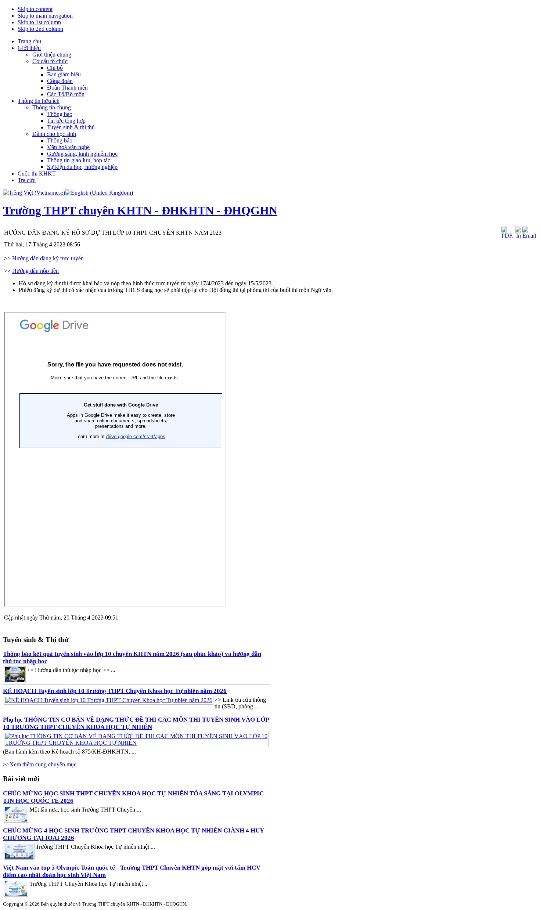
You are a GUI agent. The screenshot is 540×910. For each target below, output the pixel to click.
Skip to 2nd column (40, 29)
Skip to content (35, 9)
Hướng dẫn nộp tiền (35, 271)
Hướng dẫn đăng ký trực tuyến (48, 258)
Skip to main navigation (45, 15)
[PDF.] (507, 235)
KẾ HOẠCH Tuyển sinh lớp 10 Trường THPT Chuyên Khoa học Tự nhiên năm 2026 (115, 690)
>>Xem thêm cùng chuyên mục (39, 764)
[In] (518, 235)
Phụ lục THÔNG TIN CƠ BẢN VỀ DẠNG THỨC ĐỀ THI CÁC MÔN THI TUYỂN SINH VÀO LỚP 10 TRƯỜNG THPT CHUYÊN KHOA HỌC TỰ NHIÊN (136, 723)
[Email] (529, 235)
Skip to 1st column (39, 22)
